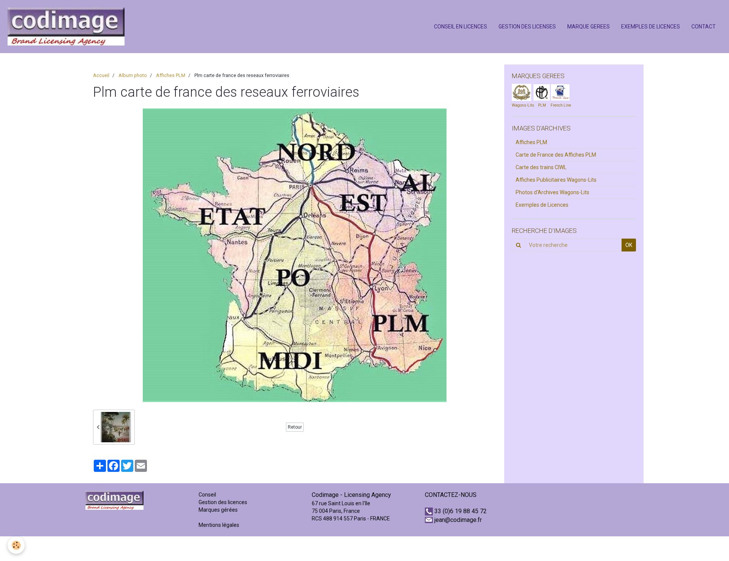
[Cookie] (16, 545)
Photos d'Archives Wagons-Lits (552, 192)
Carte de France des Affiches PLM (556, 155)
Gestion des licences (223, 502)
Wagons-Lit (522, 105)
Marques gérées (219, 510)
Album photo (132, 75)
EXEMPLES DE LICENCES (650, 27)
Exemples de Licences (542, 205)
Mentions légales (219, 525)
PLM (542, 105)
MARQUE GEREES (588, 27)
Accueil (101, 75)
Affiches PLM (170, 75)
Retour (295, 427)
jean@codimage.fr (458, 519)
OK (628, 245)
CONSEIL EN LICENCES (460, 27)
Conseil (207, 495)
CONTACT (703, 27)
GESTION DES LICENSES (527, 27)
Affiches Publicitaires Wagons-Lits (556, 180)
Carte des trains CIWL (541, 167)
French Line (561, 105)
